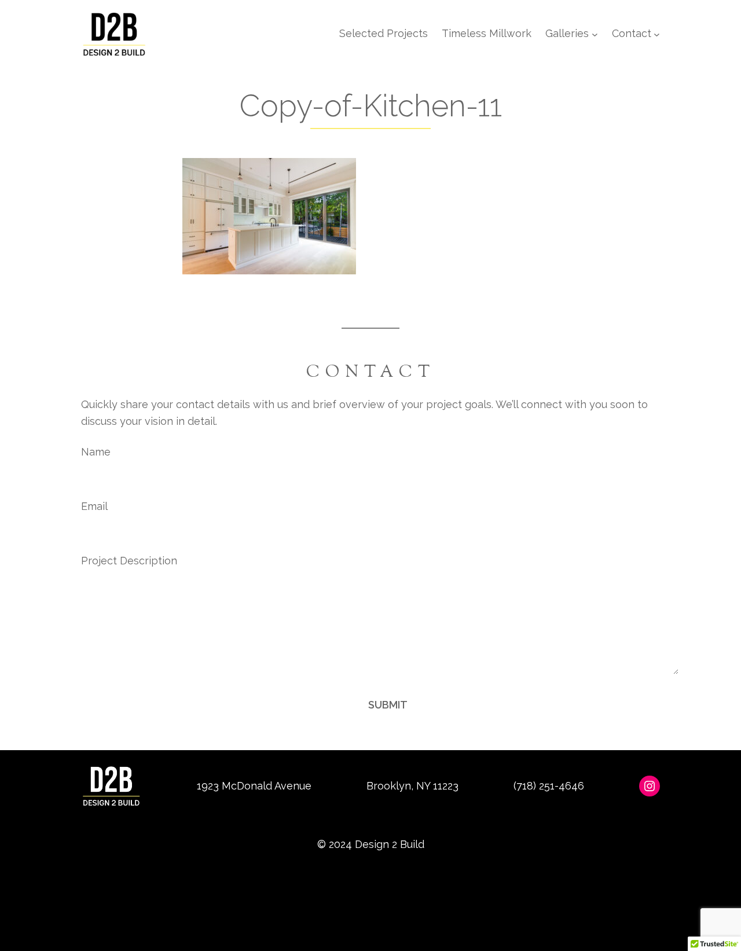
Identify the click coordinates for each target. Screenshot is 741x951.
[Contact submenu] (657, 34)
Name (96, 452)
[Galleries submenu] (595, 34)
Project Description (129, 561)
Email (94, 506)
